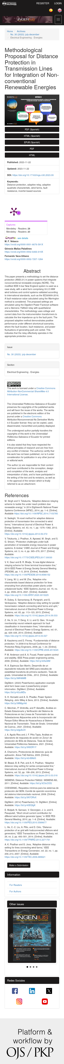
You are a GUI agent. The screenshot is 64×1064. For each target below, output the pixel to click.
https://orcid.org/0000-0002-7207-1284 (24, 259)
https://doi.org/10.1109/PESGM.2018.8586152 (27, 574)
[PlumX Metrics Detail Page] (14, 211)
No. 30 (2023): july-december (24, 34)
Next (52, 935)
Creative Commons (32, 416)
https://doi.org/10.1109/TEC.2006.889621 (25, 856)
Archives (21, 31)
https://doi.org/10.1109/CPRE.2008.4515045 (36, 649)
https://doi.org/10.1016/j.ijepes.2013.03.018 (36, 775)
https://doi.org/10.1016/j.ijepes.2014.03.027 (26, 635)
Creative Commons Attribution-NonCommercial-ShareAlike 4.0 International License (31, 391)
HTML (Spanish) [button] (32, 135)
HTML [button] (32, 155)
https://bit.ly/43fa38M (40, 660)
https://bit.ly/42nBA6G (25, 758)
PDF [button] (32, 148)
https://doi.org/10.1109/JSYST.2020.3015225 (27, 595)
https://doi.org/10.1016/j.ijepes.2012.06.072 (26, 533)
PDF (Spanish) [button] (32, 129)
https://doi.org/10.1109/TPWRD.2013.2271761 (27, 839)
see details (23, 238)
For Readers (15, 884)
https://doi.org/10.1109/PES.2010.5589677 (26, 822)
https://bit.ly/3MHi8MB (15, 678)
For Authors (15, 891)
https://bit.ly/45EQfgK (25, 805)
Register (42, 3)
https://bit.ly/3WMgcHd (16, 703)
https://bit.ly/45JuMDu (15, 692)
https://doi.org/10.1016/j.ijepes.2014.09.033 (36, 615)
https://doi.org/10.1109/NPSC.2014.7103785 (36, 513)
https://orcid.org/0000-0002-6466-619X (24, 251)
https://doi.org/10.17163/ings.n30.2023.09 (33, 175)
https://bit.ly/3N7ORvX (25, 797)
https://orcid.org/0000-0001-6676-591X (24, 244)
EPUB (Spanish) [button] (32, 142)
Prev (11, 935)
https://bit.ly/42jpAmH (15, 729)
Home (10, 31)
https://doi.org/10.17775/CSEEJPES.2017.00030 (28, 557)
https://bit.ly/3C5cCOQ (41, 783)
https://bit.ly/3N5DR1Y (25, 747)
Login (58, 3)
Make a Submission (18, 865)
